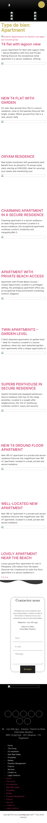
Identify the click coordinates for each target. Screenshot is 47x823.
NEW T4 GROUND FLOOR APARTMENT (22, 447)
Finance (11, 766)
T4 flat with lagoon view (21, 44)
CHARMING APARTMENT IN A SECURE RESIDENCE (22, 212)
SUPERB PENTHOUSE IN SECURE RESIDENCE (21, 386)
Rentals (11, 760)
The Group (12, 748)
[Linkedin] (31, 714)
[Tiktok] (27, 721)
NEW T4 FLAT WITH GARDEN (17, 100)
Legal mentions (14, 775)
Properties (12, 757)
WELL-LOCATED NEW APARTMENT (19, 506)
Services (11, 769)
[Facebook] (16, 714)
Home (10, 745)
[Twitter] (19, 721)
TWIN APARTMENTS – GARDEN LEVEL (19, 331)
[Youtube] (39, 714)
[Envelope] (8, 714)
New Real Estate (14, 754)
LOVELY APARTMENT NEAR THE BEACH (19, 556)
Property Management (17, 763)
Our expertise (13, 751)
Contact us (12, 772)
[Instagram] (23, 714)
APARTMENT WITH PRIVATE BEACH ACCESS (22, 274)
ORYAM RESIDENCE (17, 156)
